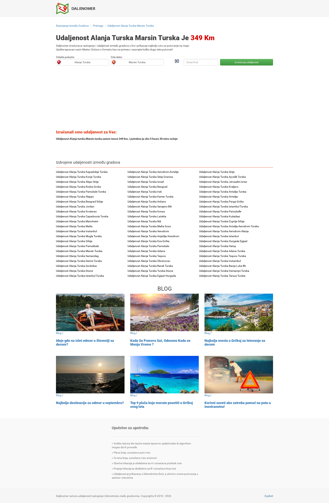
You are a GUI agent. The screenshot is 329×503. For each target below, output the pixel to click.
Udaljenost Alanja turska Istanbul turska (80, 275)
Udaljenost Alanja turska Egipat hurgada (152, 275)
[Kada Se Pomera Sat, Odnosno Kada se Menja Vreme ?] (164, 312)
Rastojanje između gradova (72, 25)
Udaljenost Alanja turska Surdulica (76, 265)
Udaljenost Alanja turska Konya (146, 211)
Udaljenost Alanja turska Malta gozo (149, 226)
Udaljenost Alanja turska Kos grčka (148, 241)
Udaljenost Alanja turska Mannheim (77, 221)
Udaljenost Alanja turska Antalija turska (222, 191)
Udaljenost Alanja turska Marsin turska (130, 25)
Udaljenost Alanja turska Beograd (147, 186)
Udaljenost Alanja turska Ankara (147, 201)
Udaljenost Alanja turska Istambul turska (223, 206)
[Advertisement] (164, 98)
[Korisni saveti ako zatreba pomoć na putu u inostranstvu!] (238, 374)
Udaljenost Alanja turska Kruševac (76, 211)
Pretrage (98, 25)
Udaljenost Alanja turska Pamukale (148, 246)
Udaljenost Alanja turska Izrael (146, 181)
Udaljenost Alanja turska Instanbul (76, 231)
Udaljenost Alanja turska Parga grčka (221, 201)
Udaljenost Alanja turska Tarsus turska (222, 275)
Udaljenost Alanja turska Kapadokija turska (82, 171)
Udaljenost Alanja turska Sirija (217, 171)
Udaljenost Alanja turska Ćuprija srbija (221, 221)
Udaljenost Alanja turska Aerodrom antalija (153, 171)
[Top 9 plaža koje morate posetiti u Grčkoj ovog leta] (164, 374)
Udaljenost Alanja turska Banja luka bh (222, 265)
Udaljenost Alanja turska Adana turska (222, 251)
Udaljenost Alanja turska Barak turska (150, 265)
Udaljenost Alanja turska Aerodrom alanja (224, 231)
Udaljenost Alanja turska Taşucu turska (222, 255)
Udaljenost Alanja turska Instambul (220, 260)
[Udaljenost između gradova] (78, 8)
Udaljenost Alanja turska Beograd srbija (79, 201)
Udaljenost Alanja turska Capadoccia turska (82, 216)
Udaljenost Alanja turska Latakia (147, 216)
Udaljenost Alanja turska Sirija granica (150, 176)
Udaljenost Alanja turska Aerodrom (148, 231)
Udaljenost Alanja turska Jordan (75, 206)
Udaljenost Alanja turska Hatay (217, 246)
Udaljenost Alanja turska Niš (144, 221)
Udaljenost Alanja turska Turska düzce (150, 270)
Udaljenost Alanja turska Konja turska (78, 176)
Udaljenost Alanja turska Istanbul (219, 236)
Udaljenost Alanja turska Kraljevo (218, 186)
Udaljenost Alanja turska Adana (146, 251)
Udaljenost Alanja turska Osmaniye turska (224, 270)
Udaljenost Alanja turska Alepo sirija (77, 181)
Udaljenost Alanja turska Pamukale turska (81, 191)
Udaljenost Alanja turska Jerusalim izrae (223, 181)
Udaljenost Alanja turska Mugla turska (79, 236)
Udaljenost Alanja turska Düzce (74, 270)
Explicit (269, 495)
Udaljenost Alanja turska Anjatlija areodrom (153, 236)
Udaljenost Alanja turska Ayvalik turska (222, 176)
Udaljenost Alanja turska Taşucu (147, 255)
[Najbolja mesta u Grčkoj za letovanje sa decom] (238, 312)
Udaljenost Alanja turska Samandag (77, 255)
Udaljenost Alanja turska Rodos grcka (78, 186)
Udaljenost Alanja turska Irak (145, 191)
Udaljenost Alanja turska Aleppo (75, 196)
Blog (58, 333)
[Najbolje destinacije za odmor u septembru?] (90, 374)
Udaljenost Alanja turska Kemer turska (150, 196)
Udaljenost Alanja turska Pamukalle (220, 211)
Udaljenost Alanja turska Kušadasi (219, 216)
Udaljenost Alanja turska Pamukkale (77, 246)
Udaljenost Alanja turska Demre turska (79, 260)
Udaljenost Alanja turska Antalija (218, 196)
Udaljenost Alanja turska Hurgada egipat (223, 241)
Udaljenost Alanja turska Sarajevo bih (150, 206)
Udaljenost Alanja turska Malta (74, 226)
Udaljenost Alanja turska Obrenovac (149, 260)
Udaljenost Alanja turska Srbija (74, 241)
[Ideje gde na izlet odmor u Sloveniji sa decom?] (90, 312)
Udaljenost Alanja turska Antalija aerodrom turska (229, 226)
